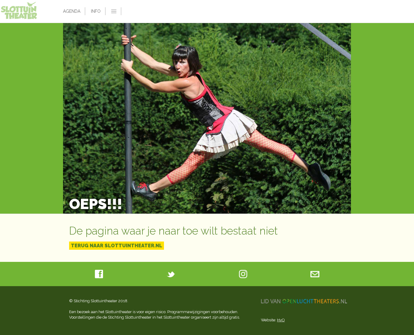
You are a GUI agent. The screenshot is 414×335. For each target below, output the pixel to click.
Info (96, 11)
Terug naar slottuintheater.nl (116, 246)
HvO (281, 320)
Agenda (71, 11)
